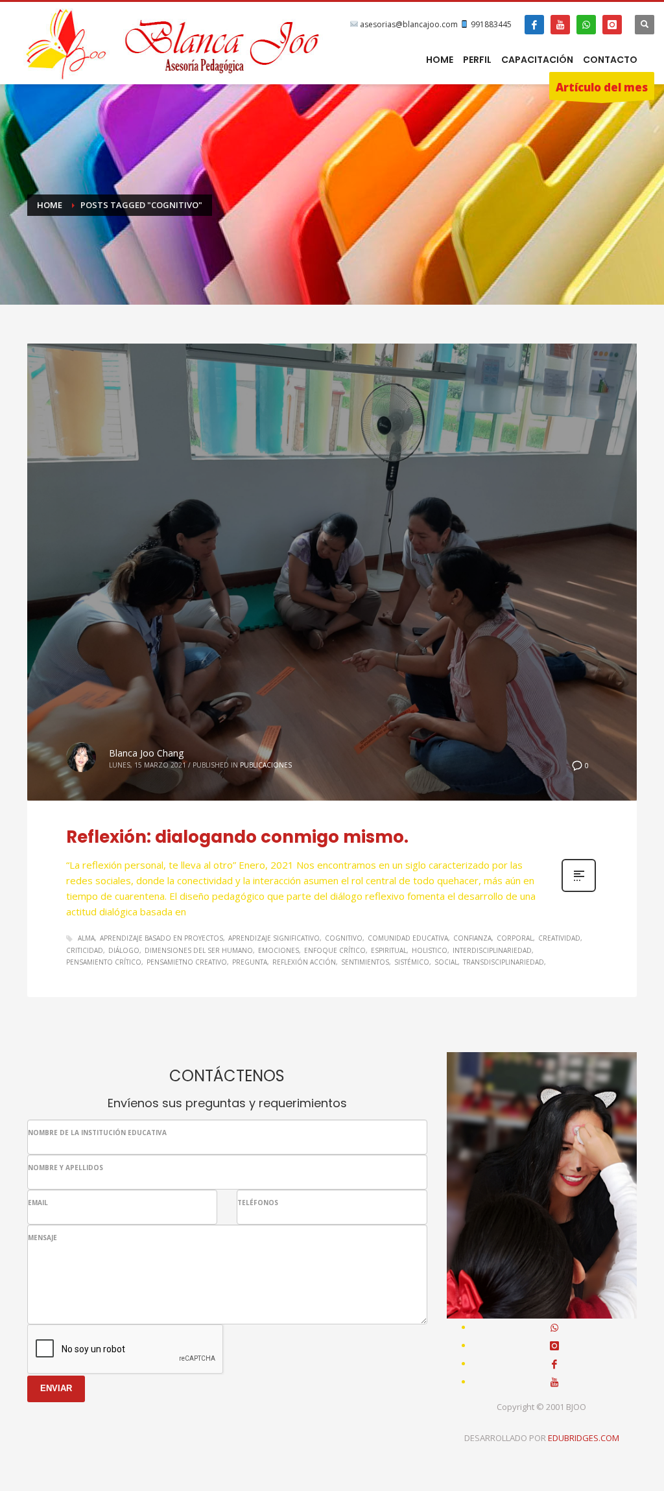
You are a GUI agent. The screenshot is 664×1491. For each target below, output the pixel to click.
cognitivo (343, 938)
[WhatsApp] (586, 24)
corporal (515, 938)
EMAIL (38, 1202)
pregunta (249, 962)
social (446, 962)
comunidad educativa (408, 938)
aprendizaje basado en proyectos (161, 938)
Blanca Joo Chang (146, 753)
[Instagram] (612, 24)
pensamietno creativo (187, 962)
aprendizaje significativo (274, 938)
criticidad (84, 950)
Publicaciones (266, 764)
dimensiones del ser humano (199, 950)
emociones (278, 950)
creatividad (559, 938)
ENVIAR (56, 1388)
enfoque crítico (335, 950)
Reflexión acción (304, 962)
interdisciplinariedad (492, 950)
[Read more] (579, 890)
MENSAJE (42, 1237)
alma (86, 938)
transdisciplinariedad (503, 962)
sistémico (411, 962)
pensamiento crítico (103, 962)
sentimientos (365, 962)
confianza (472, 938)
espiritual (389, 950)
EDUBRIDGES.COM (583, 1438)
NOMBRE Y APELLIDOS (65, 1167)
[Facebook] (534, 24)
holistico (429, 950)
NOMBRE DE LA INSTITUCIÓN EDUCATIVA (97, 1132)
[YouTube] (560, 24)
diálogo (123, 950)
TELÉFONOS (257, 1202)
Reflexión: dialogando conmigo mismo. (237, 837)
